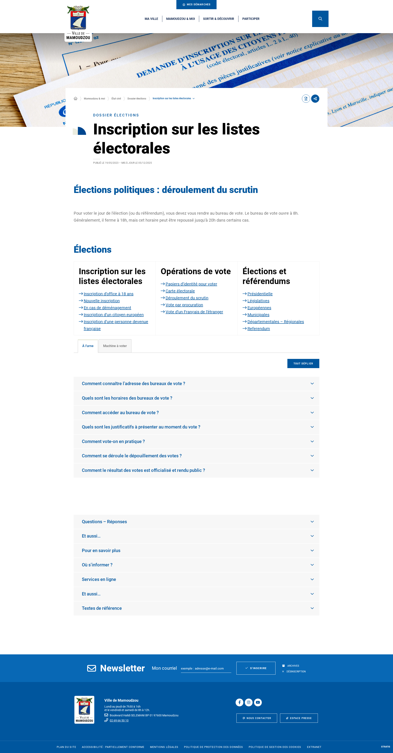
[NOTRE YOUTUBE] (258, 702)
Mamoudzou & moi (94, 98)
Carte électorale (180, 291)
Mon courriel (164, 668)
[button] (320, 19)
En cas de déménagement (107, 307)
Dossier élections (137, 98)
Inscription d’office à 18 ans (108, 293)
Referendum (258, 328)
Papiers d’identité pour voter (191, 284)
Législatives (258, 300)
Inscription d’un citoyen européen (114, 314)
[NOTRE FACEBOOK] (239, 702)
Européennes (259, 307)
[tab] (88, 346)
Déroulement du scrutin (187, 297)
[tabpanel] (196, 429)
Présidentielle (260, 293)
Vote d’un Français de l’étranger (194, 311)
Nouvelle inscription (102, 300)
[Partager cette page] (315, 99)
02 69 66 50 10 (119, 720)
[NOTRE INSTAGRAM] (249, 702)
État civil (116, 98)
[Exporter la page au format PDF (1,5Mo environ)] (306, 99)
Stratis (385, 746)
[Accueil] (75, 98)
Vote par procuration (184, 304)
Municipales (258, 314)
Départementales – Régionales (275, 321)
